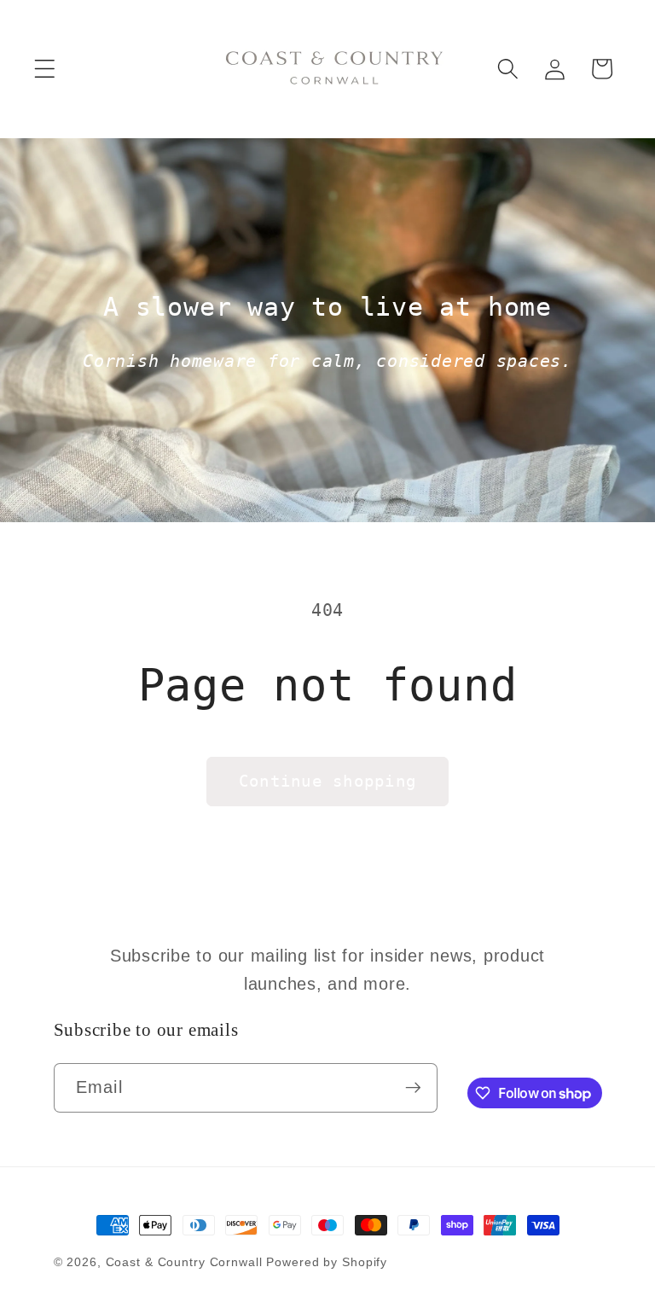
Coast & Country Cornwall (186, 1262)
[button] (44, 68)
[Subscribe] (413, 1088)
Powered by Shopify (326, 1262)
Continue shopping (327, 781)
